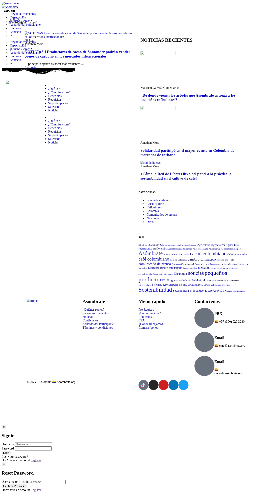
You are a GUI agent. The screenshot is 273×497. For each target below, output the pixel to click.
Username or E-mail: (15, 481)
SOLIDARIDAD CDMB (199, 285)
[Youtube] (163, 385)
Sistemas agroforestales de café (169, 284)
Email (219, 337)
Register (36, 460)
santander (210, 281)
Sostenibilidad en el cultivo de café (192, 290)
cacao (186, 254)
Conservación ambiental (183, 264)
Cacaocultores (155, 203)
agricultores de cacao (186, 245)
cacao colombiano (208, 253)
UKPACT (218, 290)
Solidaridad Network (220, 285)
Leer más (30, 67)
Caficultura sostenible (237, 254)
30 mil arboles (145, 245)
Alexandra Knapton (191, 249)
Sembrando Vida (223, 281)
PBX (218, 313)
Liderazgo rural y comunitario (165, 267)
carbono (220, 260)
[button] (136, 493)
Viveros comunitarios (235, 291)
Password (8, 448)
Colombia (152, 211)
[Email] (204, 342)
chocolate (229, 260)
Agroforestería (175, 249)
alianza (204, 249)
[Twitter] (183, 385)
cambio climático (201, 259)
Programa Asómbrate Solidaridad (186, 280)
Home (15, 18)
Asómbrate (150, 253)
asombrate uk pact (232, 249)
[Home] (32, 300)
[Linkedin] (173, 385)
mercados (204, 267)
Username (8, 444)
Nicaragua (152, 218)
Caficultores (154, 207)
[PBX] (204, 318)
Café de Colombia (178, 260)
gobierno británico (229, 264)
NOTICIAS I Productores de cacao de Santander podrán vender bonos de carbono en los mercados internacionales (77, 54)
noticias (196, 273)
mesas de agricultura (220, 268)
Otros (149, 221)
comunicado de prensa (154, 264)
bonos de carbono (173, 254)
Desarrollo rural (202, 264)
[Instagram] (153, 385)
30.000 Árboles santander (164, 245)
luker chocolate (190, 268)
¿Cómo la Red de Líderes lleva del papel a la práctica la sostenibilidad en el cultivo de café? (185, 176)
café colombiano (153, 259)
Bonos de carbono (157, 200)
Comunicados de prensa (161, 214)
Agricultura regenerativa (211, 244)
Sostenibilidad (155, 289)
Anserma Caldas (216, 249)
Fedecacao (215, 264)
